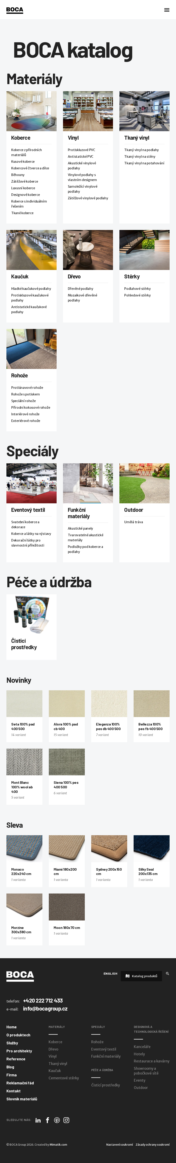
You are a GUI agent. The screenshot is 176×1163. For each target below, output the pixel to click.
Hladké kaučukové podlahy (31, 289)
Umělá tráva (133, 522)
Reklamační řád (20, 1082)
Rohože (19, 375)
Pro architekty (19, 1050)
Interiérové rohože (25, 414)
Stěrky (132, 276)
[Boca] (14, 10)
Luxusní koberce (23, 188)
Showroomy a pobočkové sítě (146, 1070)
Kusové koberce (23, 162)
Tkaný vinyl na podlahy (141, 150)
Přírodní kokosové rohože (30, 407)
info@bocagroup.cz (45, 1008)
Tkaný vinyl (136, 137)
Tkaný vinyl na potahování (144, 163)
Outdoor (133, 509)
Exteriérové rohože (25, 421)
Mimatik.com (58, 1144)
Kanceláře (142, 1047)
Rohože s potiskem (25, 394)
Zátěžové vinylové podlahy (88, 198)
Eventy (139, 1080)
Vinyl (73, 137)
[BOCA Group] (20, 976)
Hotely (139, 1054)
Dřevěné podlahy (80, 289)
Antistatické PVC (81, 157)
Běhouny (18, 175)
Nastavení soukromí (119, 1144)
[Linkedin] (38, 1120)
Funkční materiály (79, 512)
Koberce (20, 137)
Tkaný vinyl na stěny (139, 157)
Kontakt (13, 1090)
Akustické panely (80, 528)
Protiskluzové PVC (81, 150)
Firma (11, 1074)
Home (11, 1026)
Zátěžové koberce (24, 181)
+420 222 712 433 (43, 1000)
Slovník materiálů (21, 1098)
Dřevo (74, 276)
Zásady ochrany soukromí (153, 1144)
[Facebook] (47, 1120)
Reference (15, 1058)
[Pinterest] (57, 1120)
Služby (12, 1042)
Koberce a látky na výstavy (31, 534)
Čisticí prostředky (24, 643)
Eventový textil (28, 509)
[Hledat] (167, 973)
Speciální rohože (23, 401)
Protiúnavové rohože (27, 388)
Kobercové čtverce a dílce (30, 168)
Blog (10, 1066)
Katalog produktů (144, 976)
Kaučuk (20, 276)
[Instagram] (66, 1120)
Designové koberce (25, 195)
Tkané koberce (22, 213)
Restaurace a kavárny (151, 1061)
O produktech (18, 1034)
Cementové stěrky (64, 1078)
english (110, 973)
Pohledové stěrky (137, 295)
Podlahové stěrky (137, 289)
